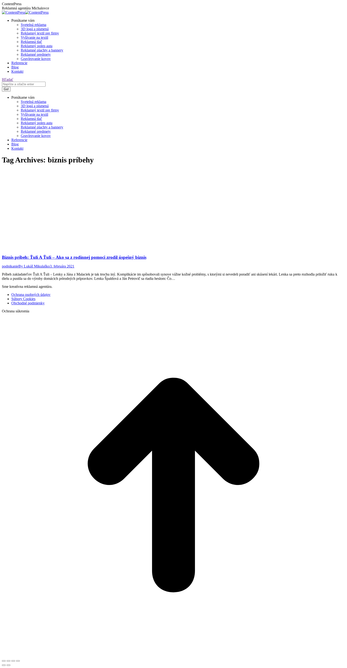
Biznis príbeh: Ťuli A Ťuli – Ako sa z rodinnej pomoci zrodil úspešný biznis (74, 257)
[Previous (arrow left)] (4, 665)
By (34, 266)
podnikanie (10, 266)
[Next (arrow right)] (8, 665)
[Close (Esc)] (4, 661)
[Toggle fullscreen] (13, 661)
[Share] (8, 661)
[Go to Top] (173, 655)
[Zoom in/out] (18, 661)
